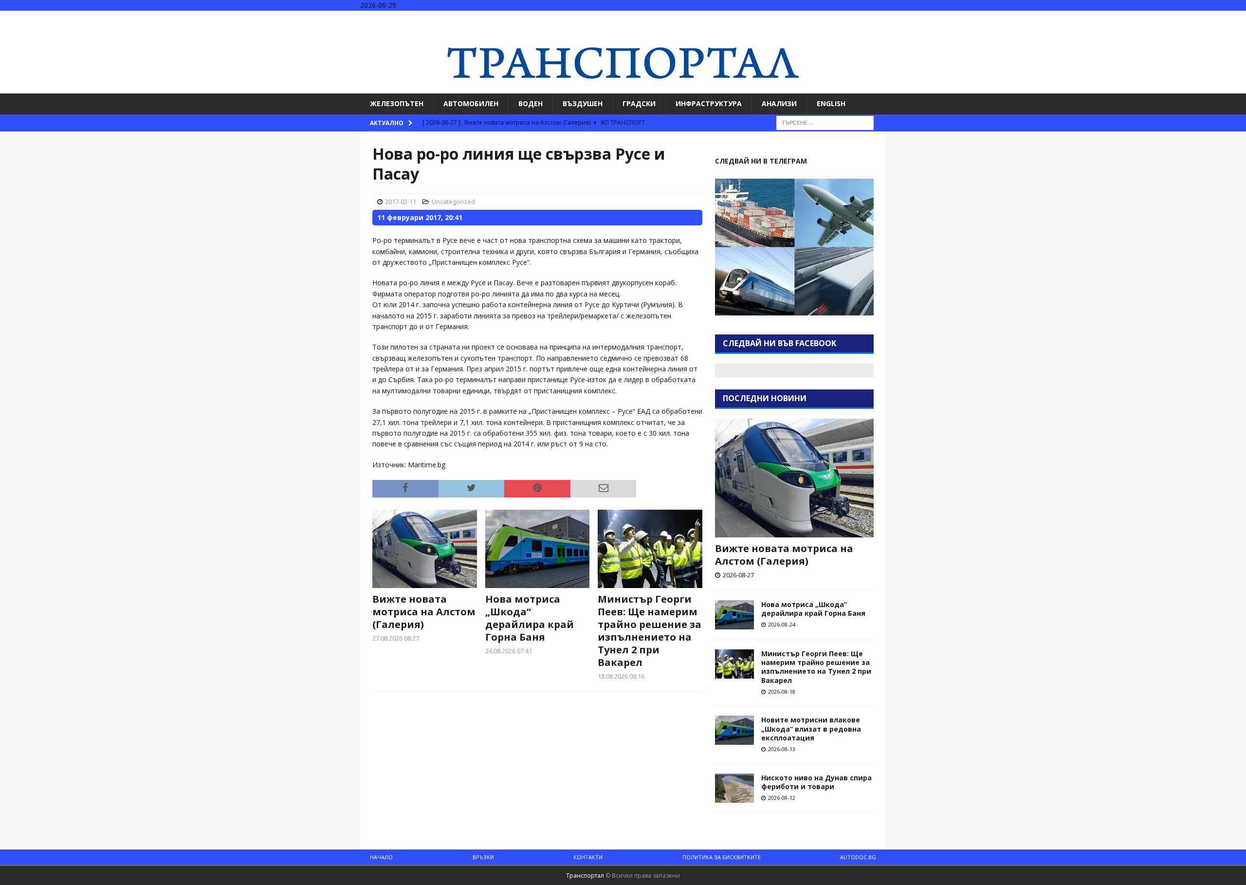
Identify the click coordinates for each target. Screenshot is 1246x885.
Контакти (588, 857)
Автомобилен (470, 103)
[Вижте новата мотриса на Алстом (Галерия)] (424, 549)
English (831, 103)
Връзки (483, 857)
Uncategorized (453, 201)
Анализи (779, 103)
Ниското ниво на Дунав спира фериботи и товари (816, 782)
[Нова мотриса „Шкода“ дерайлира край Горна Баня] (537, 549)
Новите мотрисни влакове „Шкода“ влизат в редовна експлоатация (811, 728)
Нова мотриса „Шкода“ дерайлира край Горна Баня (529, 618)
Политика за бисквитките (721, 857)
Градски (639, 103)
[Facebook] (1199, 19)
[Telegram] (1237, 19)
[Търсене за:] (825, 122)
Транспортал (585, 875)
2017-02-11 (400, 201)
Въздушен (583, 103)
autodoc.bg (858, 857)
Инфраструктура (709, 103)
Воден (530, 103)
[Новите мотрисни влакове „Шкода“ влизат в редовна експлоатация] (734, 730)
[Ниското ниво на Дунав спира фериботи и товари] (734, 788)
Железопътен (396, 103)
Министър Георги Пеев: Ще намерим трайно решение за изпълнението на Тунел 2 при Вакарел (649, 630)
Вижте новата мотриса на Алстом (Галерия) (424, 611)
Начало (381, 857)
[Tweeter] (1218, 19)
